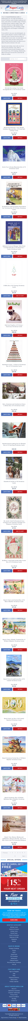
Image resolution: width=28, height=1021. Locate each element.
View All (14, 964)
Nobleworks (14, 958)
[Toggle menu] (1, 8)
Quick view (6, 98)
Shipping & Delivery (14, 977)
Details (20, 98)
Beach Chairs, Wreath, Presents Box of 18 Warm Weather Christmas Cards (14, 640)
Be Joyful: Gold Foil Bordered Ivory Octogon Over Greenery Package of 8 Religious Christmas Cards (14, 522)
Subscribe (14, 920)
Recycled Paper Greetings (14, 962)
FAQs (14, 975)
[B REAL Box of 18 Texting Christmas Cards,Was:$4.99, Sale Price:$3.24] (14, 272)
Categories (14, 939)
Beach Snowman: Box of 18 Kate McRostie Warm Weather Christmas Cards (14, 799)
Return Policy (14, 979)
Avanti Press (14, 954)
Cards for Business (14, 935)
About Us (14, 988)
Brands (14, 941)
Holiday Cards (14, 931)
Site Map (14, 998)
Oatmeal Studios (14, 960)
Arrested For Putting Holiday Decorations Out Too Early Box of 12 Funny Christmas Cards (14, 208)
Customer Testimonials (14, 992)
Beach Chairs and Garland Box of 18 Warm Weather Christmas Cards (14, 600)
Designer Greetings (14, 948)
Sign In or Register (14, 971)
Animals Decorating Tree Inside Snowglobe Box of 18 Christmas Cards (14, 88)
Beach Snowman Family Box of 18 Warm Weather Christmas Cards (14, 758)
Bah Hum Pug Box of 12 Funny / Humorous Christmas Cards (14, 325)
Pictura (14, 950)
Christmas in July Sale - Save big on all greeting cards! (14, 1)
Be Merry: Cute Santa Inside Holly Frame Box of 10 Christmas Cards (14, 561)
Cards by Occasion (14, 929)
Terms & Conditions (14, 996)
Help (14, 973)
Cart (26, 8)
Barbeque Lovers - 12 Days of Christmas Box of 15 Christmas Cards (14, 365)
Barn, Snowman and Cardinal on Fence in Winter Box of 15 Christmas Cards (14, 404)
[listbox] (20, 59)
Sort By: (12, 58)
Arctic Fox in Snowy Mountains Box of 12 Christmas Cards (14, 167)
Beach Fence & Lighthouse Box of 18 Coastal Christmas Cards (14, 679)
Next (23, 856)
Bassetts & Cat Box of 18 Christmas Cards (14, 482)
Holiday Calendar (14, 981)
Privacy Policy (14, 994)
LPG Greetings (14, 956)
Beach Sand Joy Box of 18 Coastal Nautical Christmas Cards (14, 719)
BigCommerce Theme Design (8, 1017)
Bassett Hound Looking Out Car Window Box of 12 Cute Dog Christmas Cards (14, 444)
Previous (5, 852)
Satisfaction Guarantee (14, 990)
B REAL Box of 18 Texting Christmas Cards (14, 286)
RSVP (14, 952)
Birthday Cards (14, 927)
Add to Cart (20, 295)
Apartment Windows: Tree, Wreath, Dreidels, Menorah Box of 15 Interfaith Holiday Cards (14, 129)
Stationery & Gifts (14, 937)
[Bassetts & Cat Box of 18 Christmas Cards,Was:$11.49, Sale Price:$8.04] (14, 468)
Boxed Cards (14, 933)
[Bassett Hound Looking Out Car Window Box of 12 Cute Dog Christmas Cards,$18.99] (14, 430)
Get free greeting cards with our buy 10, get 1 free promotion (14, 3)
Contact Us (14, 1000)
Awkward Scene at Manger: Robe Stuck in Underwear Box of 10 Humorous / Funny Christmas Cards (14, 247)
